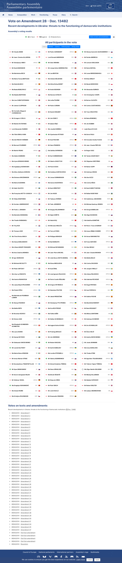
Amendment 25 (26, 476)
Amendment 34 (26, 501)
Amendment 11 (26, 441)
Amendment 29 (26, 487)
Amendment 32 (26, 496)
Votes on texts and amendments (99, 37)
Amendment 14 (26, 450)
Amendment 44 (26, 524)
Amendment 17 (26, 456)
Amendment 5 (25, 424)
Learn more (80, 560)
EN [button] (87, 6)
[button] (113, 37)
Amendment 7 (25, 430)
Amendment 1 (25, 413)
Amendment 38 (26, 513)
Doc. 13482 (72, 409)
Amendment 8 (25, 433)
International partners (65, 552)
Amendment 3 (25, 419)
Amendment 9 (25, 436)
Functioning (44, 15)
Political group (66, 46)
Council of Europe (29, 552)
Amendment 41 (26, 521)
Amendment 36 (26, 507)
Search (74, 15)
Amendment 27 (26, 481)
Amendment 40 (26, 518)
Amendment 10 (26, 439)
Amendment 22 (26, 467)
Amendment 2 (25, 416)
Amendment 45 (26, 527)
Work (33, 15)
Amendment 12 (26, 444)
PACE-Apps (96, 6)
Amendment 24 (26, 473)
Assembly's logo (82, 552)
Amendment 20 (26, 461)
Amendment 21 (26, 464)
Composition (22, 15)
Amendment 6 (25, 427)
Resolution (24, 544)
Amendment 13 (26, 447)
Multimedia (95, 552)
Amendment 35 (26, 504)
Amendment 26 (26, 478)
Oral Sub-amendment (28, 533)
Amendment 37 (26, 510)
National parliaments (47, 552)
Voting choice (75, 46)
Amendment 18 (26, 459)
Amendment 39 (26, 516)
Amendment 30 (26, 490)
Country (57, 46)
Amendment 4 (25, 421)
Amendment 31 (26, 493)
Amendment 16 (26, 453)
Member (50, 46)
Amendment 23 (26, 470)
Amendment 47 (26, 530)
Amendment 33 (26, 498)
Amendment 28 (26, 484)
